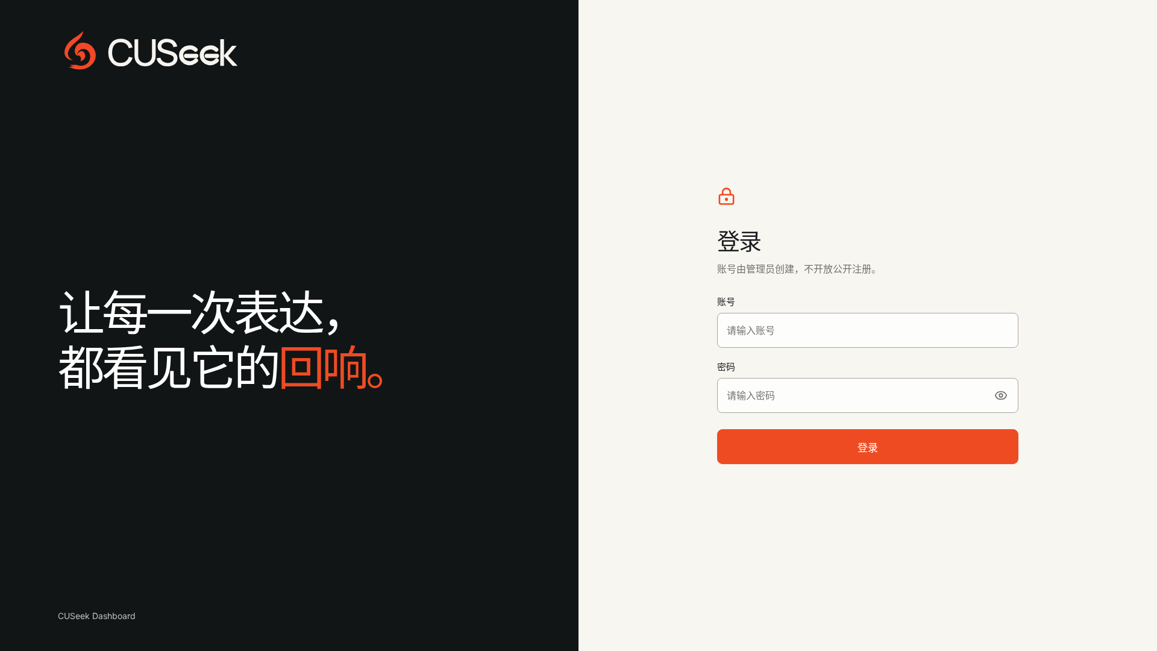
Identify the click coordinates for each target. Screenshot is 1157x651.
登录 (868, 448)
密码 (726, 367)
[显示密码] (1000, 395)
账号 (726, 301)
